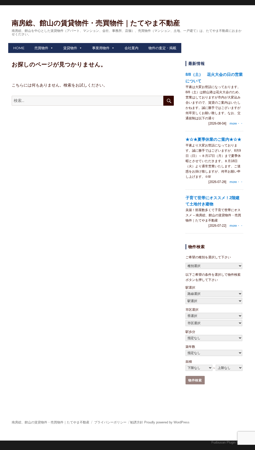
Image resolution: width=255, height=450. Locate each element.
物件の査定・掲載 (162, 48)
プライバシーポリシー (110, 422)
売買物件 (41, 48)
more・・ (236, 123)
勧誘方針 (136, 422)
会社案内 (131, 48)
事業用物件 (101, 48)
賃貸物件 (70, 48)
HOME (18, 48)
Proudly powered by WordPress (167, 422)
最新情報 (196, 63)
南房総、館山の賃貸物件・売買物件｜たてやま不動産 (96, 23)
